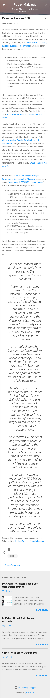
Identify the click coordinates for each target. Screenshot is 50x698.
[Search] (46, 5)
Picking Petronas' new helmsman (29, 541)
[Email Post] (9, 550)
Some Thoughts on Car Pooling (19, 652)
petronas (13, 556)
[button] (46, 19)
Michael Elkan (30, 693)
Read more (42, 610)
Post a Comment (12, 565)
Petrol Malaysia (25, 4)
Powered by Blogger (27, 687)
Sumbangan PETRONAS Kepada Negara (26, 182)
